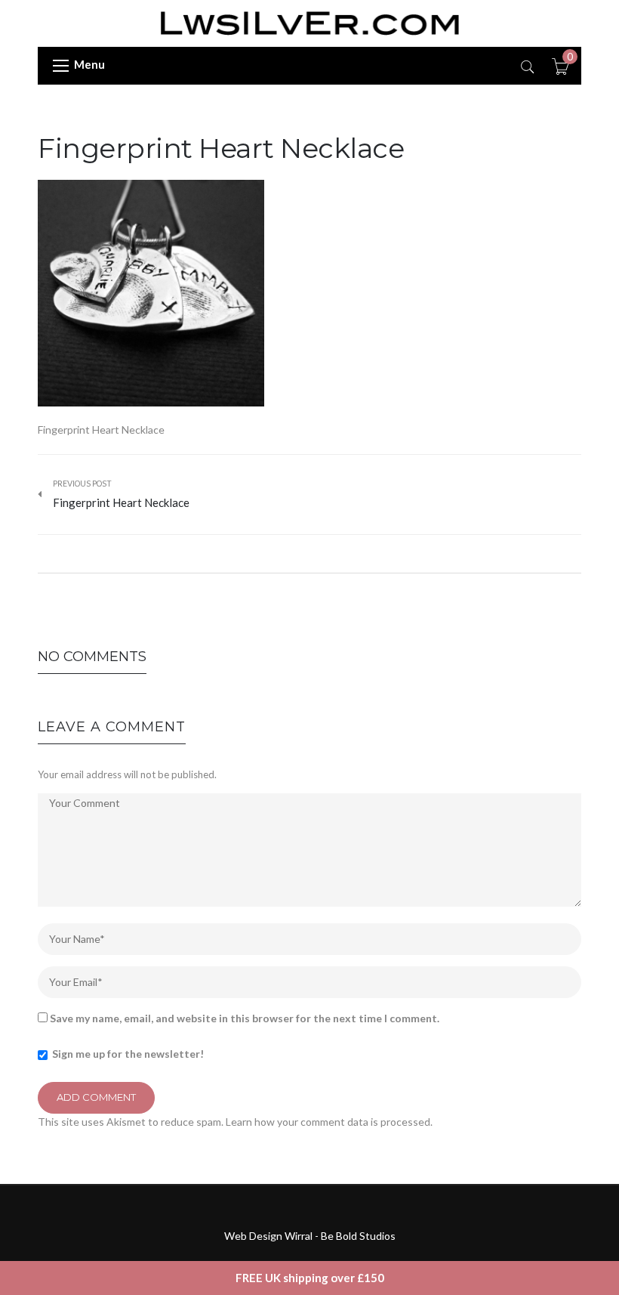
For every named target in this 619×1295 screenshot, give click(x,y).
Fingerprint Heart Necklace (221, 148)
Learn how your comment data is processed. (329, 1121)
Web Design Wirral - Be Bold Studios (310, 1235)
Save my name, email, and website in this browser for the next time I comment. (244, 1018)
